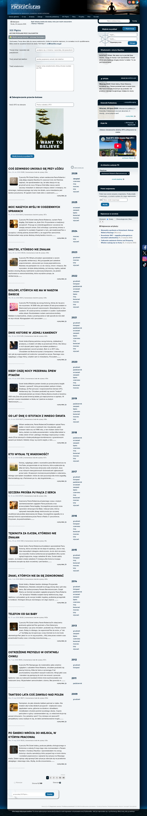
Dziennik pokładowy (52, 17)
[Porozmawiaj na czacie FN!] (137, 2)
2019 (74, 398)
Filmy (74, 17)
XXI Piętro (65, 17)
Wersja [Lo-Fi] (46, 806)
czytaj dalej (130, 116)
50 (60, 778)
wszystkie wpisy (130, 102)
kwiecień (76, 215)
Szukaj (134, 21)
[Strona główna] (33, 14)
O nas (24, 17)
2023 (74, 252)
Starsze (56, 782)
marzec (76, 186)
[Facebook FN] (144, 247)
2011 (74, 678)
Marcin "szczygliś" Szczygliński (127, 806)
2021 (74, 317)
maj (74, 184)
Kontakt (96, 17)
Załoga (40, 17)
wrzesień (76, 208)
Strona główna (14, 17)
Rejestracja (129, 29)
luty (74, 189)
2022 (74, 275)
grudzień (76, 257)
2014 (74, 581)
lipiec (75, 213)
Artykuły (31, 17)
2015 (74, 549)
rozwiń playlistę (117, 179)
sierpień (76, 210)
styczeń (76, 192)
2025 (74, 202)
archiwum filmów (128, 158)
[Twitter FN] (144, 253)
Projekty (81, 17)
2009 (74, 693)
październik (77, 286)
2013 (74, 625)
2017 (74, 471)
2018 (74, 432)
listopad (76, 284)
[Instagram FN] (144, 258)
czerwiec (76, 181)
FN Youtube (130, 123)
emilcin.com (132, 78)
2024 (74, 231)
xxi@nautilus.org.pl (54, 44)
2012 (74, 659)
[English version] (129, 2)
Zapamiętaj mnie (115, 42)
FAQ (88, 17)
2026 (74, 173)
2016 (74, 515)
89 (63, 778)
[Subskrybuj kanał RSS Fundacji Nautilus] (133, 2)
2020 (74, 361)
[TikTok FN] (144, 264)
